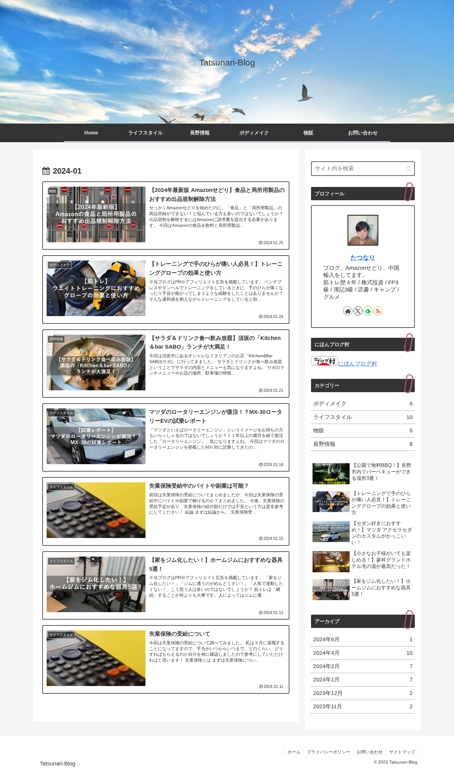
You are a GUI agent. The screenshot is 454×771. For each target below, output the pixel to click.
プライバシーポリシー (328, 751)
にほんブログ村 (357, 364)
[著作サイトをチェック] (347, 311)
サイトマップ (402, 751)
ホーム (294, 751)
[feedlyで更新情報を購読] (367, 311)
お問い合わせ (370, 751)
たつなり (363, 257)
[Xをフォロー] (358, 311)
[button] (408, 168)
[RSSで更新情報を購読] (378, 311)
